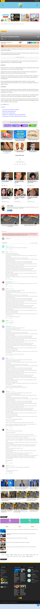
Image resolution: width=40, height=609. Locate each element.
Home (2, 23)
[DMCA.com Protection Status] (7, 587)
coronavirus (11, 554)
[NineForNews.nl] (20, 5)
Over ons (2, 569)
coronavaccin (7, 554)
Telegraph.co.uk (6, 104)
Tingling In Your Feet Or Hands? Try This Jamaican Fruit (33, 139)
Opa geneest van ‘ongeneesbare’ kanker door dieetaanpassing (13, 114)
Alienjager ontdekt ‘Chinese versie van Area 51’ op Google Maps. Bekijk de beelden (32, 499)
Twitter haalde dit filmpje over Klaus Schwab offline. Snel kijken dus (34, 488)
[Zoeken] (37, 5)
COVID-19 (15, 554)
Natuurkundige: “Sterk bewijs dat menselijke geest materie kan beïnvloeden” (7, 511)
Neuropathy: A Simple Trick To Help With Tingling (20, 151)
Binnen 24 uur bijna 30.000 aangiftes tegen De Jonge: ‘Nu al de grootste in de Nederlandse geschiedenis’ (21, 488)
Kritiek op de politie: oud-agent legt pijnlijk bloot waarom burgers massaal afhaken (17, 542)
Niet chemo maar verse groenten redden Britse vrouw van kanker (14, 116)
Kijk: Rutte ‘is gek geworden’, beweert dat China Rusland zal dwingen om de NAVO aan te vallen (7, 488)
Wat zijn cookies (3, 572)
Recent (20, 526)
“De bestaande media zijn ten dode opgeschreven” (33, 511)
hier (24, 234)
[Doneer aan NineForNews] (32, 125)
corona (3, 554)
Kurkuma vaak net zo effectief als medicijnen (10, 109)
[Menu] (2, 5)
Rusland (8, 556)
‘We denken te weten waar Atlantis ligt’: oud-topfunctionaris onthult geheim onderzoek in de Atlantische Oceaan (22, 529)
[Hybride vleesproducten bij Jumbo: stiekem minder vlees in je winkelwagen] (3, 539)
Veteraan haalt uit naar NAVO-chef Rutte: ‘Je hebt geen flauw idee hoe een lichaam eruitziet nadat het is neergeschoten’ (21, 534)
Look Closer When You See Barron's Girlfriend (33, 151)
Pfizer (34, 554)
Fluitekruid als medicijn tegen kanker (9, 111)
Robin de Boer (5, 39)
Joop (32, 569)
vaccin (20, 556)
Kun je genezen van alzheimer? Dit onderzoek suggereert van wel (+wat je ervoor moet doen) (21, 511)
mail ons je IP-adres (31, 234)
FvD (23, 554)
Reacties (32, 526)
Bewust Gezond (6, 23)
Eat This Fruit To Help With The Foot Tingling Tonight (7, 151)
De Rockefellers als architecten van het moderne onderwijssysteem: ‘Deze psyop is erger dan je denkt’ (8, 499)
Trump (14, 556)
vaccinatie (23, 556)
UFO (17, 556)
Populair (6, 526)
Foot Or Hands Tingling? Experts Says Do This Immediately (7, 139)
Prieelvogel (33, 574)
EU (21, 554)
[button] (8, 125)
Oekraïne (31, 554)
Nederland (27, 554)
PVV (37, 554)
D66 (19, 554)
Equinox (33, 579)
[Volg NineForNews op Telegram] (16, 125)
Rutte (11, 556)
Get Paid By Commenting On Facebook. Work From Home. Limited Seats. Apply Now (20, 140)
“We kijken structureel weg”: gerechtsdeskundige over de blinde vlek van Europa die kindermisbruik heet (21, 546)
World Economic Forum (29, 556)
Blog (1, 575)
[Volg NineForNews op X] (24, 125)
